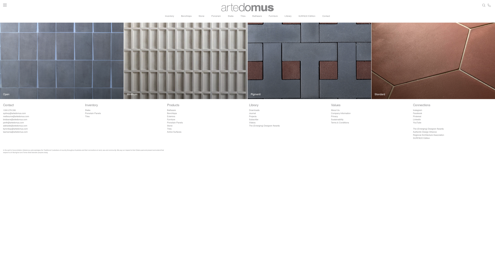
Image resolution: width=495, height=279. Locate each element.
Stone (201, 15)
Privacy (334, 116)
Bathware (257, 15)
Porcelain (216, 15)
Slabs (231, 15)
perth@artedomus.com (13, 122)
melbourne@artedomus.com (16, 116)
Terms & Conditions (340, 122)
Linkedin (417, 119)
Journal (252, 113)
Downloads (254, 110)
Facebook (417, 113)
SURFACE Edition (421, 138)
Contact (326, 15)
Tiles (243, 15)
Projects (253, 116)
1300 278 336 (9, 110)
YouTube (417, 122)
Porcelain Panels (93, 113)
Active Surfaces (174, 131)
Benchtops (186, 15)
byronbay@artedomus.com (15, 128)
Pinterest (417, 116)
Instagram (417, 110)
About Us (335, 110)
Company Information (341, 113)
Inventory (169, 15)
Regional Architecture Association (428, 134)
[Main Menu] (84, 5)
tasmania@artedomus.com (15, 131)
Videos (252, 122)
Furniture (273, 15)
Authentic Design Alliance (425, 131)
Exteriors (171, 116)
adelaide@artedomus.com (15, 125)
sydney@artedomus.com (14, 113)
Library (288, 15)
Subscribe (253, 119)
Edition (307, 15)
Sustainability (337, 119)
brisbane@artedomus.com (15, 119)
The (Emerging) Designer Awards (264, 125)
